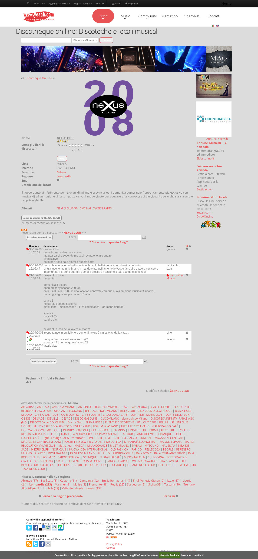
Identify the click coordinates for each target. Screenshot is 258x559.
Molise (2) (80, 484)
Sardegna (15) (136, 484)
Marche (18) (63, 484)
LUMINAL (146, 438)
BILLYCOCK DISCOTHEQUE (155, 411)
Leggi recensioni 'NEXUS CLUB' (41, 217)
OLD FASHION (119, 449)
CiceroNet (192, 16)
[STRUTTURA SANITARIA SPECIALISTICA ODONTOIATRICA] (213, 119)
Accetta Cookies (169, 555)
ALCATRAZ (27, 407)
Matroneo (65, 446)
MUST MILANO (119, 446)
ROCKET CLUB (30, 457)
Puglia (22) (117, 484)
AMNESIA (43, 407)
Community (147, 16)
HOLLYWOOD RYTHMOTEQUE (40, 430)
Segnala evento (82, 3)
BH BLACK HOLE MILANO (101, 411)
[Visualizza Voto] (126, 141)
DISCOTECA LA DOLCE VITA (47, 422)
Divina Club (75, 422)
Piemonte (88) (98, 484)
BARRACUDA (138, 407)
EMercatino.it (205, 158)
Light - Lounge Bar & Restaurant (63, 438)
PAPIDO (136, 449)
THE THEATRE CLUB (69, 465)
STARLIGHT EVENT (68, 461)
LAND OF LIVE (145, 434)
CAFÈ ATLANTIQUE (46, 415)
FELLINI (163, 422)
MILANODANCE (97, 446)
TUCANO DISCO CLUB (141, 465)
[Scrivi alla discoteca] (58, 180)
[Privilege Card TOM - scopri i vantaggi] (213, 86)
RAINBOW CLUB (123, 453)
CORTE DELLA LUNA (178, 415)
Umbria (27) (51, 488)
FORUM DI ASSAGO (105, 426)
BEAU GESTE (181, 407)
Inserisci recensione (39, 237)
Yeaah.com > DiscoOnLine (205, 214)
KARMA (153, 430)
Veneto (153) (94, 488)
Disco (103, 16)
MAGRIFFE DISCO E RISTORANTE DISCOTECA (92, 442)
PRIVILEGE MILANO (82, 453)
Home (226, 3)
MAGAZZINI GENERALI (169, 438)
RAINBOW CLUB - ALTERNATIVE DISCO (160, 453)
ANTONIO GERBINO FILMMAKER (99, 407)
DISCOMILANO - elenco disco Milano (124, 418)
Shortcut (38, 3)
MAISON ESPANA (170, 442)
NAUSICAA (168, 446)
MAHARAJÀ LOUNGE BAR (140, 442)
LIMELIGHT (112, 438)
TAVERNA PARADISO (143, 461)
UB (194, 465)
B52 (125, 407)
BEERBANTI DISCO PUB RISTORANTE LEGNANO (51, 411)
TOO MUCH (116, 465)
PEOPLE (168, 449)
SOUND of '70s (43, 461)
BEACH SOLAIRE (160, 407)
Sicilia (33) (155, 484)
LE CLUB (180, 434)
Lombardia (64, 176)
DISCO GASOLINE (86, 418)
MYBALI (137, 446)
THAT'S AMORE (169, 461)
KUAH (65, 434)
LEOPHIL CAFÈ (30, 438)
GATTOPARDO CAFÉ (165, 426)
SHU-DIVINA (156, 457)
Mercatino (169, 16)
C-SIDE (25, 418)
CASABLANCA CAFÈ (115, 415)
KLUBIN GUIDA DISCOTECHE (39, 434)
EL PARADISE (93, 422)
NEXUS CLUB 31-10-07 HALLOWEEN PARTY (84, 208)
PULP (101, 453)
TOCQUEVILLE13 (95, 465)
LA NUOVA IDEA (82, 434)
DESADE (66, 418)
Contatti (213, 16)
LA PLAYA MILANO (106, 434)
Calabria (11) (68, 481)
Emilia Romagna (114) (116, 481)
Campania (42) (89, 481)
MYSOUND (152, 446)
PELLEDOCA (152, 449)
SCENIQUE (90, 457)
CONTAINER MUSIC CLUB (146, 415)
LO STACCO (129, 438)
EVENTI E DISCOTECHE (119, 422)
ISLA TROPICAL (100, 430)
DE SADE (38, 418)
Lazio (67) (173, 481)
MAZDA (79, 446)
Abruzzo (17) (29, 481)
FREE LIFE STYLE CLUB (135, 426)
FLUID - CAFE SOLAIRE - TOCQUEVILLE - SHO (62, 426)
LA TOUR (127, 434)
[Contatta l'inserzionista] (187, 249)
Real (191, 453)
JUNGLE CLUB (137, 430)
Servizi (99, 3)
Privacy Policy (114, 544)
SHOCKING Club (134, 457)
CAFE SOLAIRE (91, 415)
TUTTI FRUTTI (166, 465)
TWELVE (183, 465)
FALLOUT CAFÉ (146, 422)
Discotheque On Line (38, 78)
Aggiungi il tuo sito (58, 3)
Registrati (132, 3)
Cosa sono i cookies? (192, 555)
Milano (61, 172)
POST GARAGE (57, 453)
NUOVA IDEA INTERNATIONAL (88, 449)
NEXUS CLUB (72, 233)
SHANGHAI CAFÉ (110, 457)
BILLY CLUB (127, 411)
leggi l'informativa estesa (144, 555)
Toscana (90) (172, 484)
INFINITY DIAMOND (75, 430)
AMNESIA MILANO (63, 407)
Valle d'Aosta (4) (72, 488)
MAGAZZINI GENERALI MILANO (41, 442)
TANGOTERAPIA (117, 461)
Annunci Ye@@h (217, 139)
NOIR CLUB (59, 449)
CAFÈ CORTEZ (70, 415)
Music (125, 16)
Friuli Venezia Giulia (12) (149, 481)
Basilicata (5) (49, 481)
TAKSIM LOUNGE (93, 461)
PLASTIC (40, 453)
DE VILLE (52, 418)
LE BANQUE (164, 434)
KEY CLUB (167, 430)
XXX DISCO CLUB (34, 469)
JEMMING (119, 430)
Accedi (117, 3)
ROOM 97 (48, 457)
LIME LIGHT (95, 438)
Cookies (110, 547)
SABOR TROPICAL (69, 457)
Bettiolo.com (205, 189)
